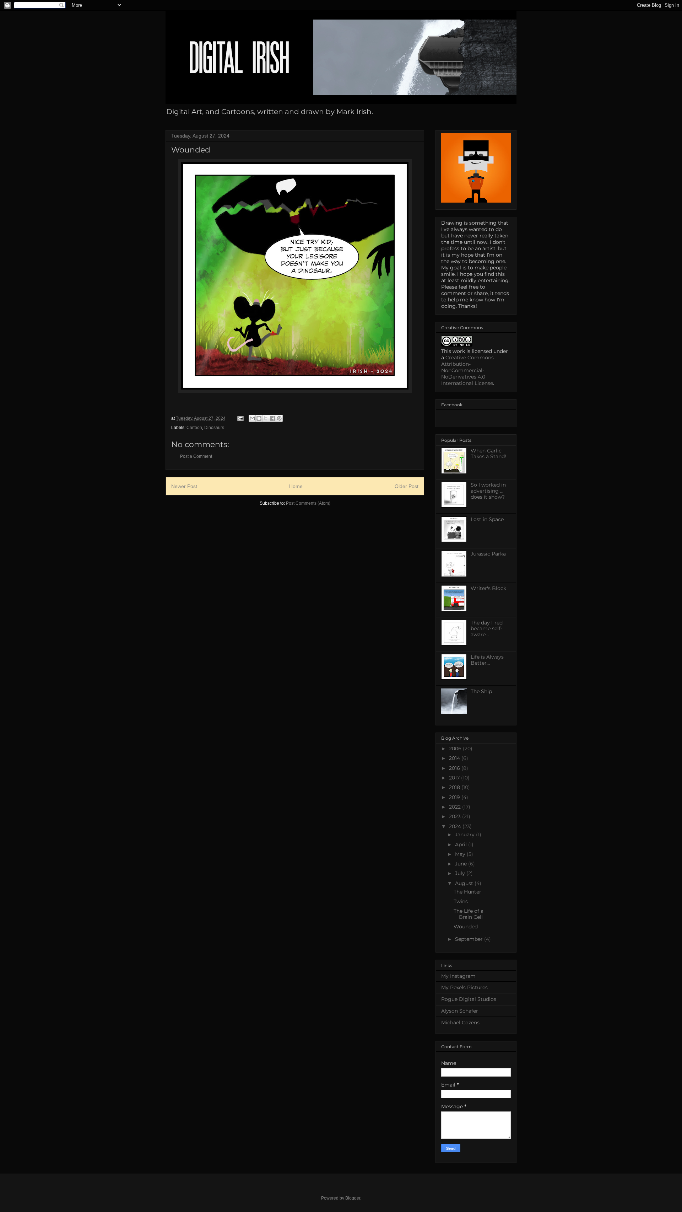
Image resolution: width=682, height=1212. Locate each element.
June (461, 863)
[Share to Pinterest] (279, 418)
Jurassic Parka (488, 554)
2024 (455, 826)
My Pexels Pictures (464, 987)
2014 (455, 758)
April (461, 844)
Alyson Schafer (459, 1011)
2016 (455, 768)
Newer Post (184, 486)
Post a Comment (196, 456)
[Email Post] (240, 418)
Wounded (466, 926)
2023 (455, 816)
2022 (455, 807)
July (460, 873)
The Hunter (467, 892)
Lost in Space (487, 519)
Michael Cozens (460, 1022)
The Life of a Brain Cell (468, 914)
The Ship (481, 691)
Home (296, 486)
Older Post (406, 486)
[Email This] (252, 418)
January (465, 834)
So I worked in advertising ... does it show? (488, 491)
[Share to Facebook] (272, 418)
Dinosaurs (214, 427)
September (469, 939)
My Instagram (458, 976)
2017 (455, 777)
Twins (461, 901)
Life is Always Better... (487, 660)
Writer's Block (488, 588)
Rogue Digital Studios (468, 999)
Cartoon (194, 427)
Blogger (352, 1198)
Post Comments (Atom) (308, 503)
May (461, 854)
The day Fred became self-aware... (487, 629)
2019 (455, 797)
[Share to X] (265, 418)
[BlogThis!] (258, 418)
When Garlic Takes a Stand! (488, 453)
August (465, 883)
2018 (455, 787)
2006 (456, 748)
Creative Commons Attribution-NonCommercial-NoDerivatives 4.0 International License (467, 370)
